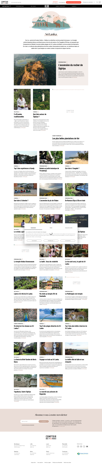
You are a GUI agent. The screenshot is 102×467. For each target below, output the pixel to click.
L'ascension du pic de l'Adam (48, 200)
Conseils (74, 6)
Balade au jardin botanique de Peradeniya (49, 169)
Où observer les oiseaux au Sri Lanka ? (24, 327)
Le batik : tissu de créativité (48, 261)
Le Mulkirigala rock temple (74, 294)
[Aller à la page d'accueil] (5, 2)
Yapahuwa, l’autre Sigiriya (22, 391)
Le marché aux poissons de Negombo (48, 392)
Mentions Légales (48, 462)
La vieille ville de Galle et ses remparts (74, 360)
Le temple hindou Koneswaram (24, 261)
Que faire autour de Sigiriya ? (39, 115)
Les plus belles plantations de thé (65, 138)
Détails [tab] (51, 227)
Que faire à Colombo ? (21, 200)
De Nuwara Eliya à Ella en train (75, 200)
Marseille (64, 444)
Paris (47, 451)
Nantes (16, 451)
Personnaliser (50, 240)
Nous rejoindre (40, 462)
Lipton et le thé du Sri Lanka (23, 294)
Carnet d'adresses (60, 6)
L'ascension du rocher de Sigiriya (70, 66)
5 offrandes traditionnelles (19, 115)
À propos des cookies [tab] (68, 227)
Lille (31, 444)
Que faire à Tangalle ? (72, 168)
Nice (31, 451)
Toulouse (64, 451)
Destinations (5, 6)
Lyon (47, 444)
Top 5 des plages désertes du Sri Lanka (50, 327)
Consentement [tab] (33, 227)
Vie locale (33, 6)
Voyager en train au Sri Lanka (49, 359)
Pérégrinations (20, 6)
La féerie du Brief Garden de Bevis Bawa (25, 360)
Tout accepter (67, 240)
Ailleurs (47, 6)
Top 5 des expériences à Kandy (24, 168)
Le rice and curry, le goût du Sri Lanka (75, 262)
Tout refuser (34, 240)
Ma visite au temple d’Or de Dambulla (48, 295)
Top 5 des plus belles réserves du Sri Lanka (76, 327)
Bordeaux (17, 444)
